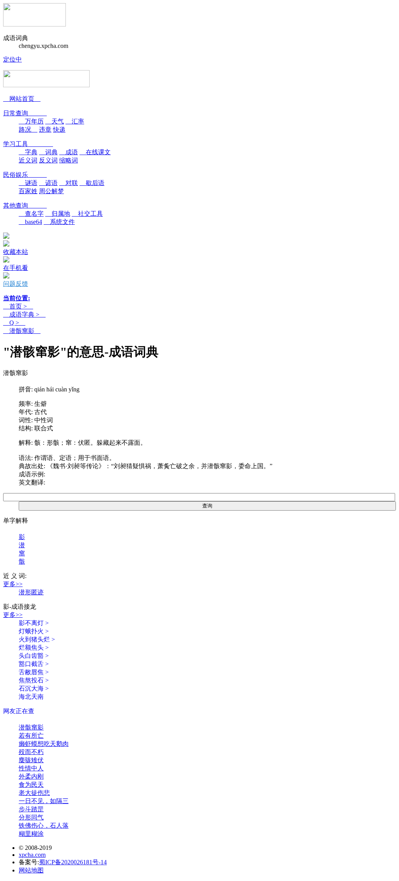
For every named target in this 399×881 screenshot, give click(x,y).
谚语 (48, 183)
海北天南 (31, 696)
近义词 (28, 160)
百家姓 (28, 191)
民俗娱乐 (25, 174)
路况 (28, 129)
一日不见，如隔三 (44, 801)
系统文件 (59, 221)
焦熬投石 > (34, 680)
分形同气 (31, 817)
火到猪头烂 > (37, 639)
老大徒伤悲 (34, 792)
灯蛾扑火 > (34, 631)
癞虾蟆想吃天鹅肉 (44, 743)
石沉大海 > (34, 688)
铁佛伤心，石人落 (44, 825)
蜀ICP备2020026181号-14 (73, 862)
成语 (68, 152)
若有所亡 (31, 735)
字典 (28, 152)
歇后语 (91, 183)
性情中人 (31, 768)
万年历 (31, 121)
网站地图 (31, 870)
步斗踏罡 (31, 809)
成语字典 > (24, 314)
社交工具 (87, 213)
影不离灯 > (34, 623)
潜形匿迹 (31, 592)
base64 (30, 221)
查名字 (31, 213)
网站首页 (22, 98)
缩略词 (68, 160)
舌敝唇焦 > (34, 672)
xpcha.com (32, 854)
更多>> (13, 584)
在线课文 (95, 152)
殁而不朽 (31, 752)
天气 (54, 121)
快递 (59, 129)
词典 (48, 152)
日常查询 (25, 113)
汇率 (74, 121)
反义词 (48, 160)
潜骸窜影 (22, 331)
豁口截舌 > (34, 664)
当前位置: (16, 298)
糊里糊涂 (31, 833)
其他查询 (25, 205)
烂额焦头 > (34, 647)
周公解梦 (51, 191)
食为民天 (31, 784)
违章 (45, 129)
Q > (14, 322)
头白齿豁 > (34, 655)
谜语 (28, 183)
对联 (68, 183)
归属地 (57, 213)
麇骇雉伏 (31, 760)
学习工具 (28, 144)
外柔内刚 (31, 776)
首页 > (18, 306)
